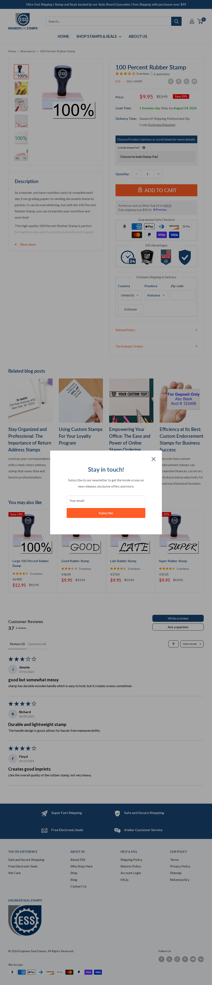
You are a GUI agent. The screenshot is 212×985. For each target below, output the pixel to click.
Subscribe (106, 513)
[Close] (154, 459)
